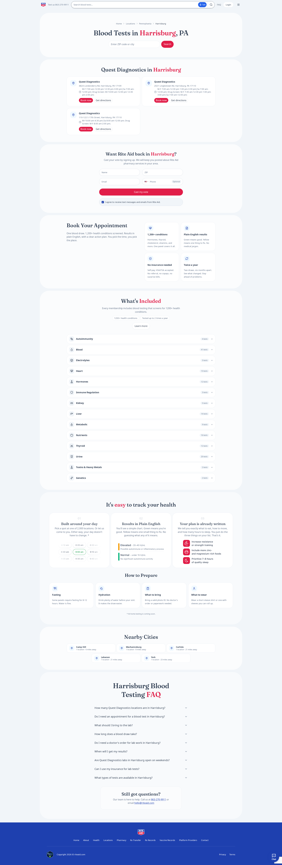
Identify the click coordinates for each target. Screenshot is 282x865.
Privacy (222, 854)
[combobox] (145, 181)
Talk (203, 4)
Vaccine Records (167, 840)
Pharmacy (121, 840)
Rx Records (150, 840)
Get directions (103, 100)
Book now (85, 100)
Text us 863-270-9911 (58, 4)
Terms (232, 854)
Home (119, 23)
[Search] (211, 4)
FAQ (219, 4)
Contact (205, 840)
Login (228, 4)
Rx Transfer (135, 840)
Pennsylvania (145, 23)
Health (96, 840)
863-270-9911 (158, 799)
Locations (130, 23)
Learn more (141, 326)
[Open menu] (238, 4)
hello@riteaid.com (144, 803)
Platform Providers (188, 840)
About (86, 840)
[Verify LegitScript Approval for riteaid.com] (50, 854)
